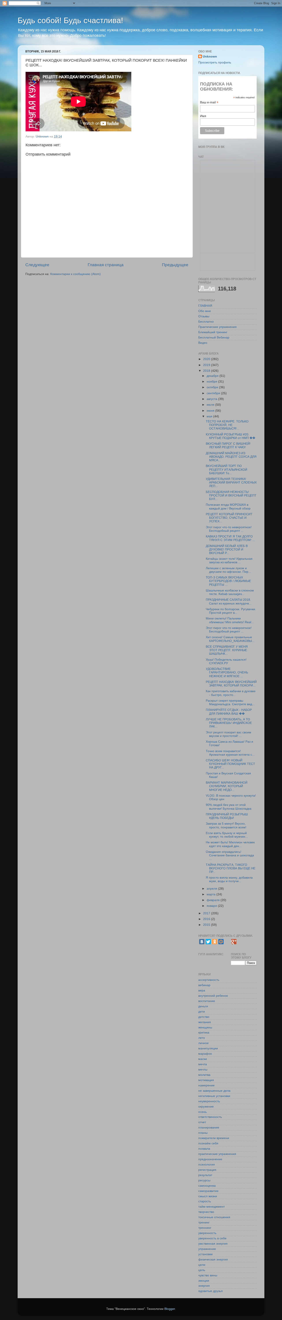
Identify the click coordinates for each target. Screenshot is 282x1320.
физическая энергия (213, 1259)
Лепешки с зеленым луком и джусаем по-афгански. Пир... (228, 570)
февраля (214, 900)
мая (210, 416)
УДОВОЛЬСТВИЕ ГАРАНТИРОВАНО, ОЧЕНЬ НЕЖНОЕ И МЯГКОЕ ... (227, 672)
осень (202, 1112)
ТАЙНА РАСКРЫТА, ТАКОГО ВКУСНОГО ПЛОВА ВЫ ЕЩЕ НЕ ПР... (230, 868)
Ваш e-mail (209, 102)
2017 (207, 913)
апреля (212, 888)
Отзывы (203, 316)
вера (201, 990)
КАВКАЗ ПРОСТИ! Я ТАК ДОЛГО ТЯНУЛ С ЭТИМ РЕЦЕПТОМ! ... (230, 538)
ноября (212, 381)
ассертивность (208, 980)
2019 (207, 365)
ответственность (210, 1117)
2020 (207, 359)
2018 (207, 370)
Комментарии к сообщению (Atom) (75, 274)
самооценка (207, 1185)
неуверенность (209, 1101)
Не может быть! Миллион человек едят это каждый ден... (230, 844)
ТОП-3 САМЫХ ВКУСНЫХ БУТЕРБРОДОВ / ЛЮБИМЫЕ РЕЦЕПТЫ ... (228, 581)
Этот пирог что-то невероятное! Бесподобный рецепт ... (229, 529)
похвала (204, 1148)
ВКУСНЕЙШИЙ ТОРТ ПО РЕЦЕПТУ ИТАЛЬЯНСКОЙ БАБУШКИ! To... (226, 469)
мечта (202, 1064)
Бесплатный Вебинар (213, 337)
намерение (206, 1085)
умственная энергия (213, 1243)
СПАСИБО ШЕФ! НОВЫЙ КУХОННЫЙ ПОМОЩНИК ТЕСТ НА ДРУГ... (230, 764)
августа (212, 399)
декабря (213, 375)
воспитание (206, 1001)
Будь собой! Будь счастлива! (70, 20)
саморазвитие (208, 1191)
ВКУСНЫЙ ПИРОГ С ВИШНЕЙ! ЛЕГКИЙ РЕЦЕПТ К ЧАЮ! (228, 445)
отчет (202, 1122)
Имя (203, 116)
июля (211, 404)
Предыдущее (175, 264)
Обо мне (204, 311)
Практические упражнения (217, 327)
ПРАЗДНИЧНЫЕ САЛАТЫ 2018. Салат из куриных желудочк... (229, 601)
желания (204, 1022)
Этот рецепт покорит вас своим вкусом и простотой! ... (228, 734)
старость (204, 1201)
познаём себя (208, 1143)
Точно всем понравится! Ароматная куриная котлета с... (230, 752)
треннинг (204, 1227)
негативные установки (214, 1096)
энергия (204, 1285)
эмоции (203, 1280)
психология (206, 1164)
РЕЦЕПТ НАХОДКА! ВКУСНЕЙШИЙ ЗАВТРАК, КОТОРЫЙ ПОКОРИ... (231, 683)
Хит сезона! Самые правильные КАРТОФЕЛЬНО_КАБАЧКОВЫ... (230, 639)
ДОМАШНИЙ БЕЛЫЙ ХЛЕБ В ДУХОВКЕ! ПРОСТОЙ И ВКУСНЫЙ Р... (227, 549)
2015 (207, 924)
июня (211, 410)
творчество (206, 1212)
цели (201, 1264)
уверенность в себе (212, 1238)
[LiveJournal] (227, 941)
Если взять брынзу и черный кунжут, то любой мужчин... (227, 834)
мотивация (206, 1080)
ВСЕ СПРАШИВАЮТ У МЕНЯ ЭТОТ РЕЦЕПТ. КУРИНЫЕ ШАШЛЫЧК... (227, 650)
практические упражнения (217, 1154)
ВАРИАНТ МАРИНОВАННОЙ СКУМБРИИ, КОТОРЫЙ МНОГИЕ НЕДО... (226, 786)
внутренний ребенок (213, 995)
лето (201, 1037)
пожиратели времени (213, 1138)
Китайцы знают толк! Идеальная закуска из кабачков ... (229, 560)
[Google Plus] (233, 941)
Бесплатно (206, 321)
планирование (208, 1127)
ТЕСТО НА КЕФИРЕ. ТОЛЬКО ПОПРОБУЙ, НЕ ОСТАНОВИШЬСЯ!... (227, 425)
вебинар (204, 985)
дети (201, 1011)
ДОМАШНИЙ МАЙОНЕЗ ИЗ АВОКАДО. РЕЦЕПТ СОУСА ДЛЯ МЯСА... (231, 457)
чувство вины (207, 1275)
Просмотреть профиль (214, 62)
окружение (206, 1106)
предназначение (210, 1159)
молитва (204, 1074)
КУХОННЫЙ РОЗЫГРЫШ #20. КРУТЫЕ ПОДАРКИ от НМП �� (230, 436)
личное (203, 1043)
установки (205, 1254)
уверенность (207, 1233)
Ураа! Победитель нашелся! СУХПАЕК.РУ (226, 661)
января (212, 905)
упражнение (207, 1249)
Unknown (210, 56)
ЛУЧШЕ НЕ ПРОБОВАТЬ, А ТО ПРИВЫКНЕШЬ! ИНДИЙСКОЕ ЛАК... (229, 723)
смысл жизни (207, 1196)
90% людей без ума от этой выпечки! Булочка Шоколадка (228, 806)
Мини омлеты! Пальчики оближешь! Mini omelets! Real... (230, 620)
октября (213, 387)
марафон (205, 1053)
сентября (214, 393)
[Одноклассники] (214, 941)
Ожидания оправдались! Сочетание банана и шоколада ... (230, 855)
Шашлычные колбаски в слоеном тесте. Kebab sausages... (230, 592)
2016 (207, 919)
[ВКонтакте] (201, 941)
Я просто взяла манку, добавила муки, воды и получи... (229, 879)
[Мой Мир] (221, 941)
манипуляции (208, 1048)
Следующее (37, 264)
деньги (203, 1006)
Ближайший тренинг (212, 332)
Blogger (169, 1309)
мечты (202, 1069)
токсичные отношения (214, 1217)
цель (201, 1270)
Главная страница (106, 264)
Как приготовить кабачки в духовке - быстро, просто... (231, 693)
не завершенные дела (214, 1090)
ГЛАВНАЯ (205, 305)
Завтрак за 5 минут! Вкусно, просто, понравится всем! (226, 825)
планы (203, 1132)
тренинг (204, 1222)
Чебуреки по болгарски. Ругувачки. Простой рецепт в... (231, 611)
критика (203, 1032)
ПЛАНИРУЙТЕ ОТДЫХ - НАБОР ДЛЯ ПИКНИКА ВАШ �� (229, 711)
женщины (205, 1027)
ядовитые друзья (210, 1291)
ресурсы (204, 1180)
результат (205, 1175)
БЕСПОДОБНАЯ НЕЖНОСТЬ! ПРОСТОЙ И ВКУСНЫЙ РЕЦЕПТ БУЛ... (231, 495)
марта (211, 894)
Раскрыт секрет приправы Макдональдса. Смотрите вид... (230, 702)
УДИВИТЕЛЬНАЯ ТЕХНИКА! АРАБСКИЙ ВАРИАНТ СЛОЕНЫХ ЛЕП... (231, 482)
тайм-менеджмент (211, 1206)
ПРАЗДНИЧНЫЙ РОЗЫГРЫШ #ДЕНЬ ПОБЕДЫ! (227, 816)
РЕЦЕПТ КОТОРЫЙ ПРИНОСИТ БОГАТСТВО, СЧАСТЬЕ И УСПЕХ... (229, 518)
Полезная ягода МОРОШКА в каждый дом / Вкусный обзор (228, 506)
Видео (202, 342)
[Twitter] (208, 941)
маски (202, 1059)
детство (203, 1017)
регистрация (207, 1169)
